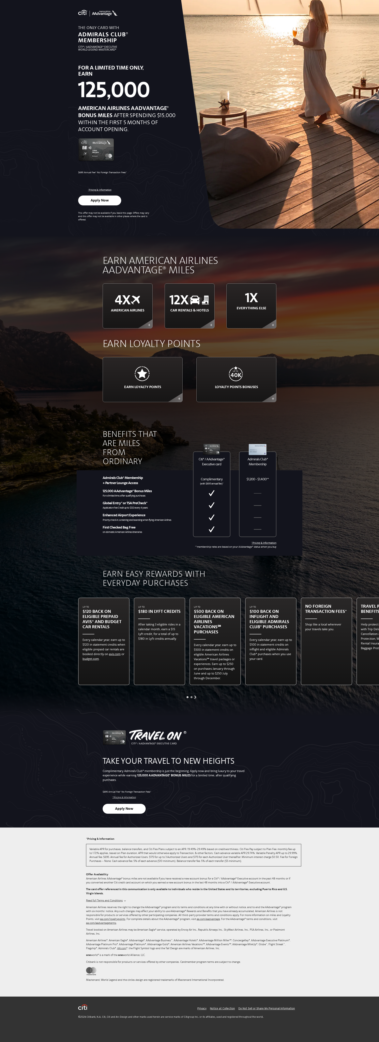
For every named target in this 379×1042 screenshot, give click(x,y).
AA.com (121, 948)
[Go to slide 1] (188, 697)
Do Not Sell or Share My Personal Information (266, 1008)
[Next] (195, 697)
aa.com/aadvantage (208, 919)
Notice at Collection (222, 1008)
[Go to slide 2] (191, 697)
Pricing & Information (100, 189)
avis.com (115, 654)
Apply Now (100, 200)
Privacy (201, 1008)
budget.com (91, 659)
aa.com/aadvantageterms (101, 923)
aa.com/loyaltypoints (112, 919)
